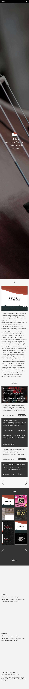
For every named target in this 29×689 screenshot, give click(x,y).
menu (3, 2)
